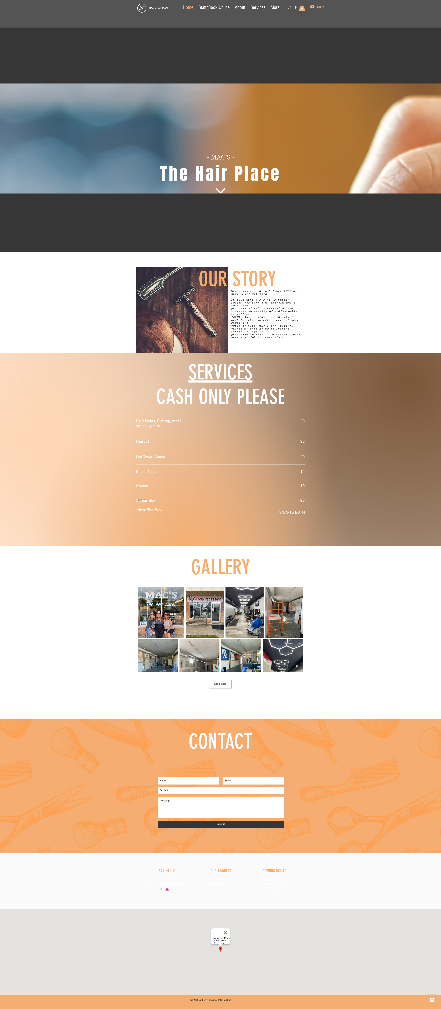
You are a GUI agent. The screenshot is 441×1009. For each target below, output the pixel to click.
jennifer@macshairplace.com (171, 883)
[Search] (301, 14)
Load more (220, 684)
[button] (302, 7)
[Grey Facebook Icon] (161, 890)
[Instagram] (167, 890)
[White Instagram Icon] (290, 7)
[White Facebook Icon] (296, 7)
